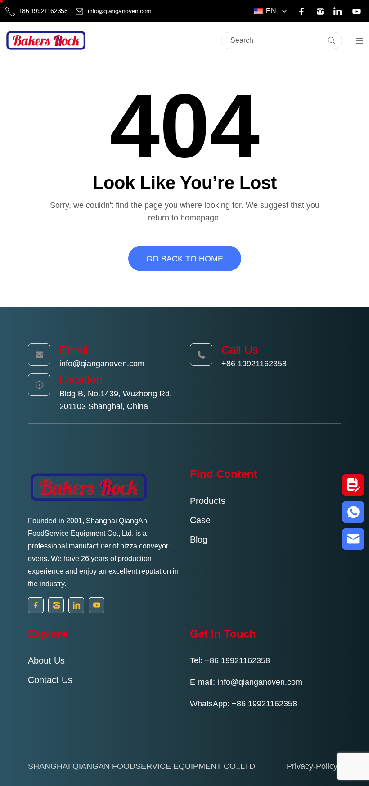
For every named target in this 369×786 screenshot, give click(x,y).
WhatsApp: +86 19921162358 (243, 703)
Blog (198, 539)
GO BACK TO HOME (184, 258)
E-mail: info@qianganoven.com (246, 682)
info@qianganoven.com (119, 10)
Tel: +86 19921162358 (230, 660)
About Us (46, 660)
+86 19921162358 (43, 10)
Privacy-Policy (312, 766)
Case (200, 520)
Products (207, 501)
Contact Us (50, 680)
